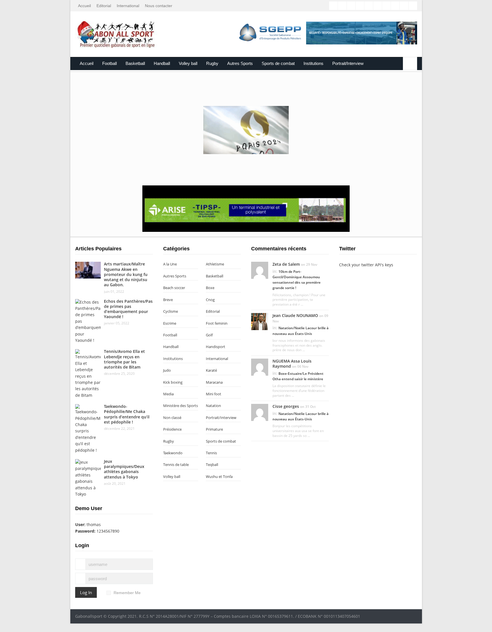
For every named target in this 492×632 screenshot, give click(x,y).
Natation (213, 405)
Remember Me (127, 592)
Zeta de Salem (286, 264)
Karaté (211, 370)
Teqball (212, 464)
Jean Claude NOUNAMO (295, 315)
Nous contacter (158, 5)
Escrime (169, 323)
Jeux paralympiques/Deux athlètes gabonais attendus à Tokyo (124, 469)
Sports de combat (278, 63)
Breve (168, 299)
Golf (209, 335)
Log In (86, 592)
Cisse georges (285, 406)
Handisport (215, 346)
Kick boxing (173, 382)
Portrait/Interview (348, 63)
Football (109, 63)
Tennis (211, 452)
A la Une (170, 264)
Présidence (172, 429)
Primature (214, 429)
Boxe (210, 287)
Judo (167, 370)
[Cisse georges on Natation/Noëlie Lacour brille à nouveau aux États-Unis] (259, 412)
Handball (162, 63)
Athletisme (215, 264)
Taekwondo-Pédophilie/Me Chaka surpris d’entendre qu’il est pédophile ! (126, 414)
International (128, 5)
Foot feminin (216, 323)
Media (168, 393)
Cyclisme (170, 311)
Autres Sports (240, 63)
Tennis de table (176, 464)
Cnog (210, 299)
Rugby (212, 63)
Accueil (84, 5)
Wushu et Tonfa (219, 476)
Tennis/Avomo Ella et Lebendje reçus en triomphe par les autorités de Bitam (124, 359)
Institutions (313, 63)
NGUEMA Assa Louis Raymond (291, 363)
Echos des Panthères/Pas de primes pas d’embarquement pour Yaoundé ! (128, 309)
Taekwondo (173, 452)
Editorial (104, 5)
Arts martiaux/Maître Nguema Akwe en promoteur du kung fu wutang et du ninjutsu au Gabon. (125, 274)
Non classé (172, 417)
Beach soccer (174, 287)
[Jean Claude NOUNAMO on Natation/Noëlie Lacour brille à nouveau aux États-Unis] (259, 321)
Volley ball (188, 63)
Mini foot (213, 393)
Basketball (135, 63)
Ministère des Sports (180, 405)
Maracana (214, 382)
